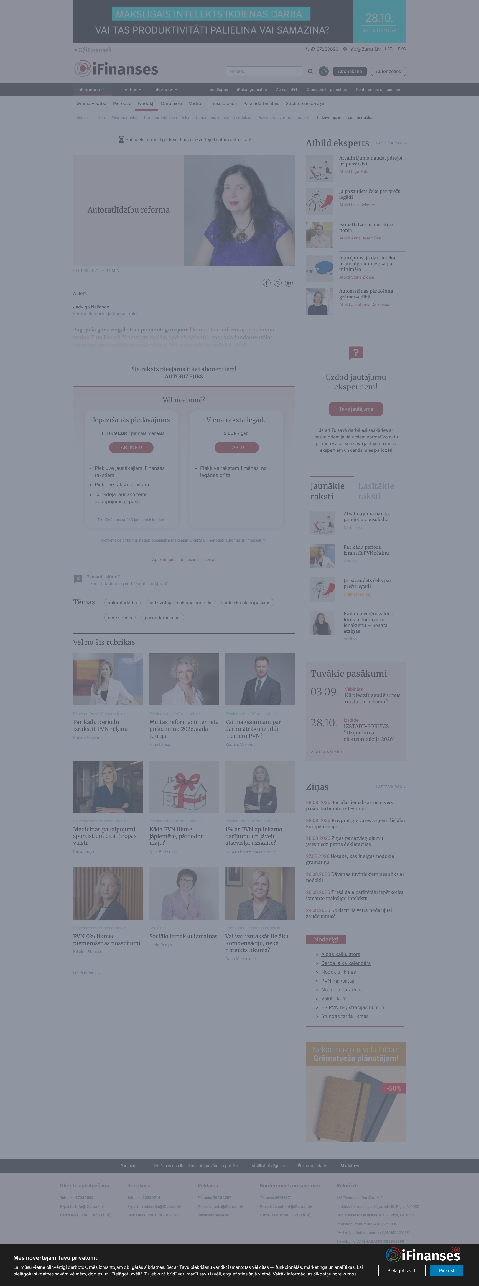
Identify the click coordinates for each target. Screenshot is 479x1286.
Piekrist (446, 1270)
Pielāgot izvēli (402, 1270)
